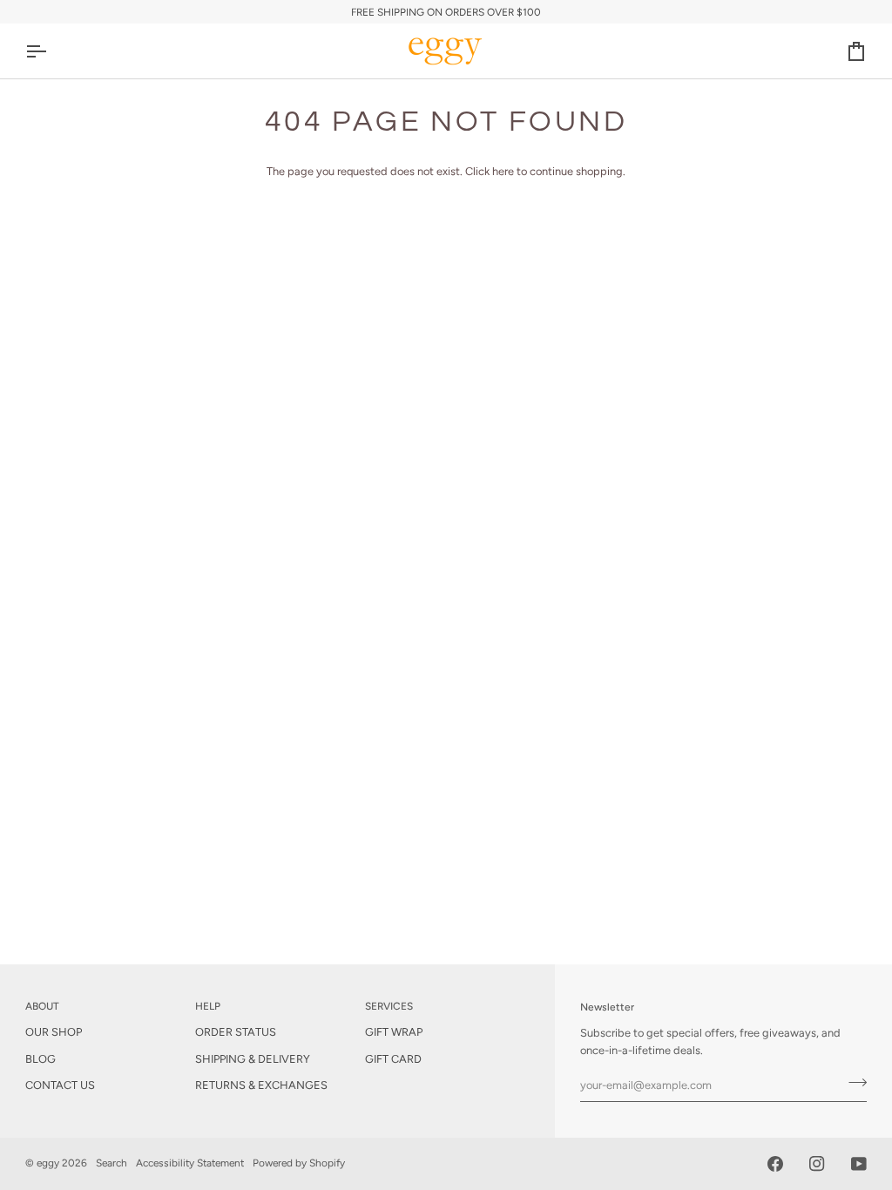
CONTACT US (60, 1085)
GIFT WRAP (393, 1031)
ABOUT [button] (42, 1006)
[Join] (852, 1083)
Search (111, 1163)
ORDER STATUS (235, 1031)
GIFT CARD (393, 1058)
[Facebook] (775, 1164)
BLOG (40, 1058)
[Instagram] (817, 1164)
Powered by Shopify (299, 1163)
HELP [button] (207, 1006)
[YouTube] (859, 1164)
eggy (48, 1163)
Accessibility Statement (190, 1163)
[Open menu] (51, 51)
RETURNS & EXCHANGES (261, 1085)
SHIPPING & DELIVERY (252, 1058)
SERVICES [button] (389, 1006)
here (503, 171)
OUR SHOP (53, 1031)
